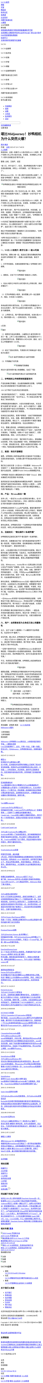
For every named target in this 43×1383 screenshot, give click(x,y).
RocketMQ (4, 1117)
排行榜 (13, 30)
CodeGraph (5, 827)
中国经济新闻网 (29, 1345)
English (7, 1302)
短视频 (18, 30)
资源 (6, 40)
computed (11, 803)
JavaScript (11, 850)
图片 (12, 727)
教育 (9, 1136)
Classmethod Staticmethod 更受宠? (16, 1015)
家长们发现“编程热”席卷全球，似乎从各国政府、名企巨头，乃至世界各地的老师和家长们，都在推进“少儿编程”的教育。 (21, 1126)
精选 (6, 145)
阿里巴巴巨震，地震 (10, 854)
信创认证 (19, 33)
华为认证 (26, 33)
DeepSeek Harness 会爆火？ (15, 934)
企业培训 (4, 17)
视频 (6, 109)
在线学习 (4, 38)
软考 (14, 33)
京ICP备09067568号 (15, 1318)
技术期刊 (8, 116)
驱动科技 (31, 1342)
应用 (10, 1117)
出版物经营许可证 (14, 1333)
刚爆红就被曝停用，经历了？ (17, 877)
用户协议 (8, 1305)
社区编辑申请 (6, 125)
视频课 (3, 30)
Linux (11, 990)
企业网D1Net (32, 1347)
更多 (11, 1228)
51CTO (7, 1273)
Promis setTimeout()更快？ (13, 917)
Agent (15, 949)
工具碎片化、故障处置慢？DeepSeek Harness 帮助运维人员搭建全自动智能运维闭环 (21, 1221)
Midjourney (5, 727)
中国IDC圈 (24, 1347)
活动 (6, 119)
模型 (2, 759)
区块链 (3, 782)
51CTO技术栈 (25, 725)
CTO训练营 (27, 1283)
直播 (19, 40)
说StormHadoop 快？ (11, 1059)
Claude (11, 827)
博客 (2, 5)
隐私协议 (8, 1307)
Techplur (22, 1273)
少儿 (6, 1136)
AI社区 (7, 114)
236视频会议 (15, 1347)
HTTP (8, 1013)
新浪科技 (4, 1342)
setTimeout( (9, 930)
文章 (2, 40)
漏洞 (2, 970)
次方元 (5, 1350)
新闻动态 (8, 1295)
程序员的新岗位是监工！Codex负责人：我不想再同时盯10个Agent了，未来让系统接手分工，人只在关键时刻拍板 (21, 1213)
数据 (7, 782)
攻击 (6, 970)
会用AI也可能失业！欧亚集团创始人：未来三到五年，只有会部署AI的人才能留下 (21, 1206)
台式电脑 (4, 1159)
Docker (3, 990)
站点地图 (8, 1298)
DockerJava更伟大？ (11, 972)
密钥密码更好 (9, 894)
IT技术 (38, 33)
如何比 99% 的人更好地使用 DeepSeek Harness (17, 1198)
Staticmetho (13, 1033)
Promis (3, 930)
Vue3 (2, 803)
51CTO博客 (9, 1278)
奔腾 (16, 1092)
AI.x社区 (35, 1278)
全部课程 (4, 33)
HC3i (18, 1273)
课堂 (12, 40)
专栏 (16, 40)
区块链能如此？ (11, 762)
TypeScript (4, 850)
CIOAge (13, 1273)
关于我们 (8, 1293)
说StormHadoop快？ (11, 1036)
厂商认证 (32, 33)
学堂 (2, 7)
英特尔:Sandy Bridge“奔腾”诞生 (14, 1079)
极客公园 (7, 1347)
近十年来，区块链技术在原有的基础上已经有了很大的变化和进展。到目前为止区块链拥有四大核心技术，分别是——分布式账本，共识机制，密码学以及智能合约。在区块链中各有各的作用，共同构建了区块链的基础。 (21, 770)
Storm (3, 1056)
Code (15, 827)
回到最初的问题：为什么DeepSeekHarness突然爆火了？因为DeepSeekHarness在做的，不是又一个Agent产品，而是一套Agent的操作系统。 (21, 939)
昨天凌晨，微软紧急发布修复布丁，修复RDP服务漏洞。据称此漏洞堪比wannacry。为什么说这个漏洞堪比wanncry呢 (21, 959)
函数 (6, 803)
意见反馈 (8, 1300)
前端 (16, 850)
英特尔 (11, 1092)
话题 (6, 111)
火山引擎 (11, 1350)
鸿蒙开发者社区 (7, 20)
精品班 (3, 10)
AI (9, 727)
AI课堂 (3, 22)
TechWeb (4, 1345)
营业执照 (4, 1333)
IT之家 (37, 1345)
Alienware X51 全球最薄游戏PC (14, 1141)
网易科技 (17, 1342)
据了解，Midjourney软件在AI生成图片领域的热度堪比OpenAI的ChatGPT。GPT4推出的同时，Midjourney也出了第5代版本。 (21, 881)
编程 (2, 1136)
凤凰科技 (24, 1342)
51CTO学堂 (9, 1283)
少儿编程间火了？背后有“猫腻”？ (19, 1121)
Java (7, 990)
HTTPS (3, 1013)
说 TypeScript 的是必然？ (14, 832)
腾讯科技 (11, 1342)
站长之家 (15, 1345)
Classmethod (5, 1033)
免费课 (3, 15)
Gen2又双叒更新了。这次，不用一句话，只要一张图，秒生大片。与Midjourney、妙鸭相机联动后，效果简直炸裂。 (21, 749)
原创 (2, 145)
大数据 (12, 1056)
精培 (15, 1283)
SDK (13, 1117)
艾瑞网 (9, 1345)
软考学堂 (29, 30)
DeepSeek (4, 949)
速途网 (21, 1345)
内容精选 (8, 106)
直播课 (23, 30)
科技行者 (37, 1342)
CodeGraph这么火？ (12, 807)
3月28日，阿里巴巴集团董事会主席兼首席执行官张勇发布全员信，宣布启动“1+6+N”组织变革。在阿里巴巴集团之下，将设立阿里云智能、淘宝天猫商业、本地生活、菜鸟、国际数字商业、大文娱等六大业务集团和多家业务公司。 (21, 862)
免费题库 (14, 35)
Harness (10, 949)
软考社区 (4, 12)
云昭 (8, 147)
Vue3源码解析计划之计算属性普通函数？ (20, 785)
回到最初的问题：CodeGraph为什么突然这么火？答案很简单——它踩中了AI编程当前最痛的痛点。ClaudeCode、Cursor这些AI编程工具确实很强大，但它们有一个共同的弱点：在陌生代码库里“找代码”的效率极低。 (21, 815)
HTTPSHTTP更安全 (11, 992)
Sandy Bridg (5, 1092)
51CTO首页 (5, 2)
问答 (9, 40)
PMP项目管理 (6, 35)
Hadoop (7, 1056)
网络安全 (11, 970)
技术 (11, 782)
